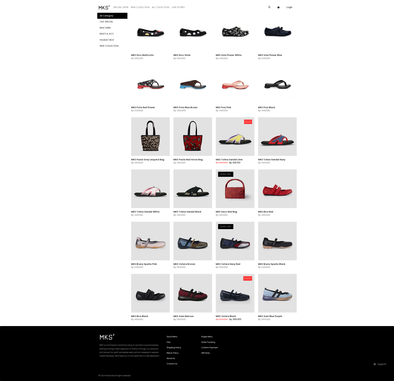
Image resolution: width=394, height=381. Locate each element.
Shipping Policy (174, 347)
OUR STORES (178, 7)
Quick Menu (172, 336)
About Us (171, 358)
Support (381, 364)
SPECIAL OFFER (120, 7)
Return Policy (173, 353)
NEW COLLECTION (140, 7)
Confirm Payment (209, 347)
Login (289, 7)
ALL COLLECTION (160, 7)
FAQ (168, 342)
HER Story (205, 353)
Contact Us (172, 363)
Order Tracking (208, 342)
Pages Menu (207, 336)
